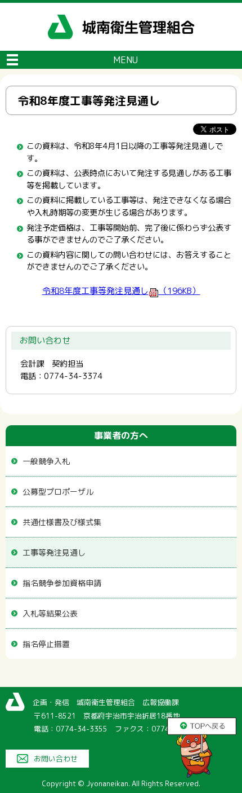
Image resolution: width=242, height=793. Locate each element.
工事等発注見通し (54, 552)
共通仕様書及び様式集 (62, 522)
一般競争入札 (46, 461)
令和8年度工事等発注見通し (121, 291)
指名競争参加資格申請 (62, 583)
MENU (125, 60)
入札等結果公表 (50, 613)
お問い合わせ (56, 759)
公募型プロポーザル (58, 491)
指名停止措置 (46, 643)
